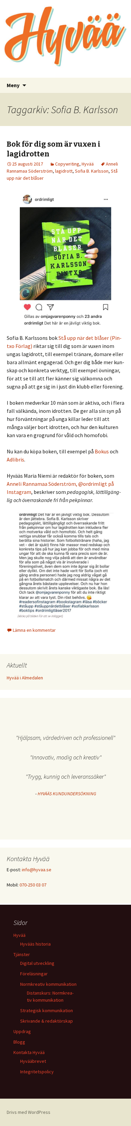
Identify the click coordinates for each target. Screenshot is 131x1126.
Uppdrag (22, 1031)
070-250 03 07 (32, 885)
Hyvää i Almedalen (25, 678)
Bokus (102, 451)
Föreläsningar (34, 974)
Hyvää (88, 164)
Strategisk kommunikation (46, 1010)
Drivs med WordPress (28, 1112)
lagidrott (64, 171)
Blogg (19, 1042)
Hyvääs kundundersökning (67, 794)
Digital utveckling (37, 963)
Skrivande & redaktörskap (46, 1021)
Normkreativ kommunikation (48, 984)
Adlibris (15, 459)
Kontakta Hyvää (29, 1052)
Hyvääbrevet (33, 1061)
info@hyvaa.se (36, 870)
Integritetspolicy (37, 1072)
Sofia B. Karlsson (91, 171)
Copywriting (67, 164)
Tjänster (21, 954)
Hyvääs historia (35, 944)
